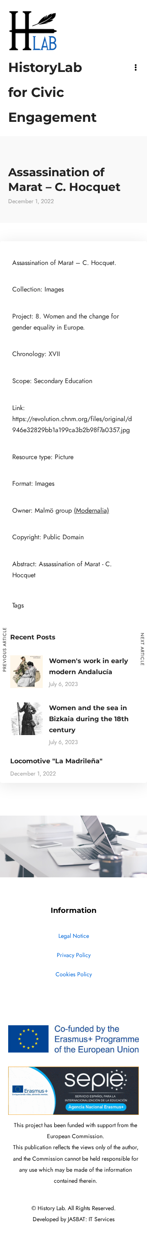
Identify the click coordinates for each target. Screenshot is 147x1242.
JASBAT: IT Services (91, 1219)
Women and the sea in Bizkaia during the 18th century (89, 719)
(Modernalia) (91, 510)
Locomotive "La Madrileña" (56, 761)
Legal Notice (73, 936)
